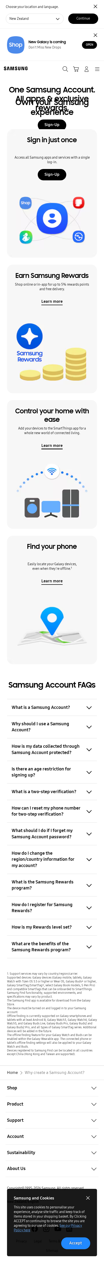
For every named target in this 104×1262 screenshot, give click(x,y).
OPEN (89, 44)
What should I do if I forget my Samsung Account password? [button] (42, 833)
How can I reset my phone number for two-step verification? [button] (46, 811)
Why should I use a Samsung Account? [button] (40, 727)
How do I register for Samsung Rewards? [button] (42, 907)
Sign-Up (52, 174)
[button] (52, 1088)
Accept (75, 1243)
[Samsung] (15, 68)
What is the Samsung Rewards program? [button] (43, 885)
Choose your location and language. (32, 7)
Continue (83, 18)
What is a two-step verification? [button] (44, 791)
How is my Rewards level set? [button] (42, 927)
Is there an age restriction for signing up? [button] (41, 772)
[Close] (95, 35)
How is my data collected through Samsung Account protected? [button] (46, 749)
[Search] (65, 69)
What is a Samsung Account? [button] (41, 707)
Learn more (52, 301)
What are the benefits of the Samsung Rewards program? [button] (41, 946)
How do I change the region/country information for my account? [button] (43, 859)
